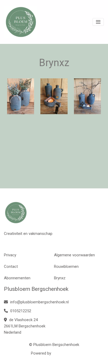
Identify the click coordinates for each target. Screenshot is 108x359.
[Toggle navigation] (98, 22)
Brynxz (60, 278)
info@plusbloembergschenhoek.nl (39, 302)
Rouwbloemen (66, 266)
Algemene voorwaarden (74, 255)
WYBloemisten (64, 353)
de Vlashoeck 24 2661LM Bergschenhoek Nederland (24, 326)
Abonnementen (17, 278)
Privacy (10, 255)
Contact (11, 266)
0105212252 (20, 311)
